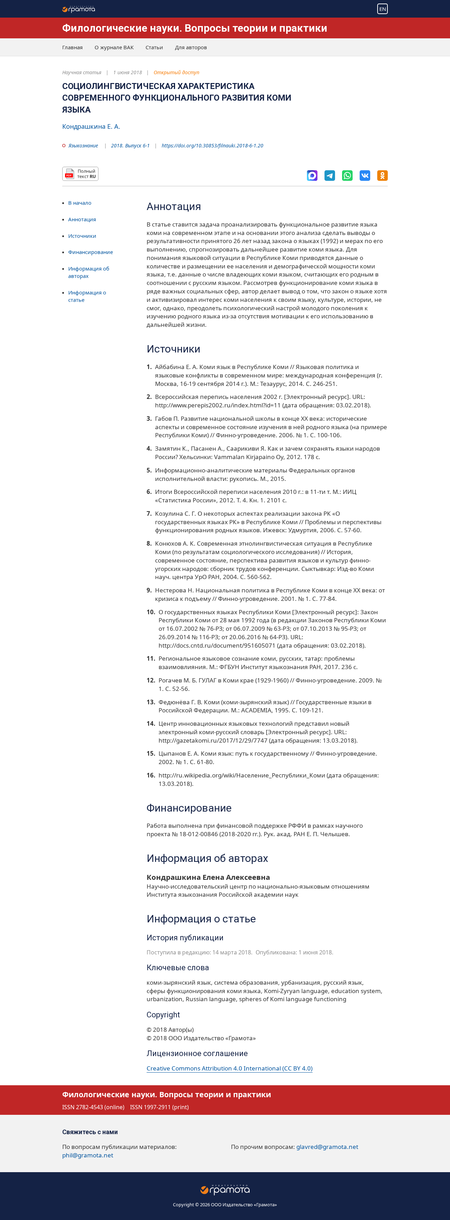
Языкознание (83, 145)
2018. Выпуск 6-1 (130, 145)
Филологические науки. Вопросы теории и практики (194, 28)
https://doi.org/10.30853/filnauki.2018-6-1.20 (212, 145)
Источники (82, 235)
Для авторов (191, 47)
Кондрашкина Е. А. (91, 126)
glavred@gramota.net (327, 1147)
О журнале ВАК (114, 47)
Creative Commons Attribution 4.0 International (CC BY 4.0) (230, 1068)
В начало (79, 202)
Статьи (154, 47)
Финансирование (90, 251)
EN (382, 8)
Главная (72, 47)
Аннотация (82, 219)
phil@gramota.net (87, 1155)
